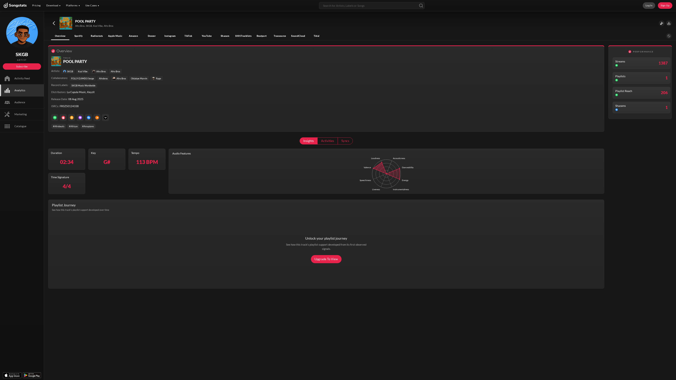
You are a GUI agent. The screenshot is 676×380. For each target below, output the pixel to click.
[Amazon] (71, 117)
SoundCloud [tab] (298, 35)
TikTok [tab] (188, 35)
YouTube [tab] (207, 35)
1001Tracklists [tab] (243, 35)
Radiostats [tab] (97, 35)
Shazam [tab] (225, 35)
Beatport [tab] (262, 35)
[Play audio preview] (66, 23)
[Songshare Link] (662, 23)
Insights (308, 141)
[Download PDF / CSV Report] (669, 23)
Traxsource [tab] (280, 35)
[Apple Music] (63, 117)
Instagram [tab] (170, 35)
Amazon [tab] (133, 35)
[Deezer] (80, 117)
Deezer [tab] (152, 35)
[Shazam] (88, 117)
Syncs (345, 141)
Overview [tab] (60, 35)
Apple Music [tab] (115, 35)
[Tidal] (105, 117)
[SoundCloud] (97, 117)
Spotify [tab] (78, 35)
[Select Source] (669, 36)
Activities (327, 141)
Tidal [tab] (317, 35)
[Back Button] (54, 23)
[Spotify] (54, 117)
